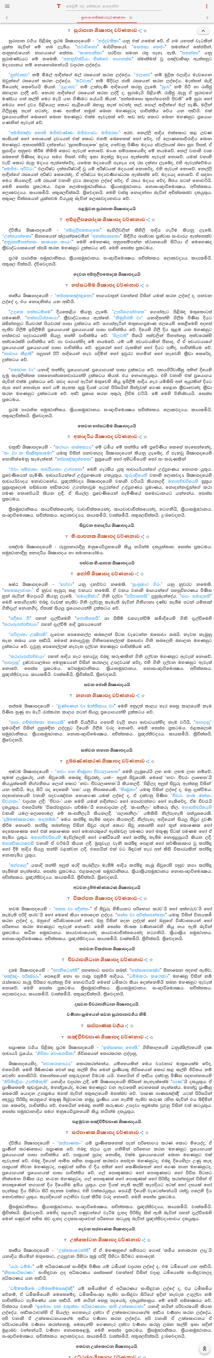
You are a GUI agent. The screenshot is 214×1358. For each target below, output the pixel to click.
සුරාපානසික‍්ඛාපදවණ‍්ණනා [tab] (103, 18)
